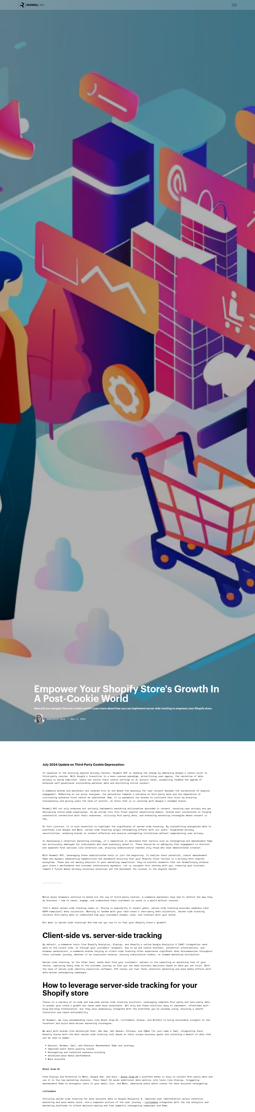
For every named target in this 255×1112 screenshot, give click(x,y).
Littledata (151, 1102)
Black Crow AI (129, 1076)
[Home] (31, 4)
